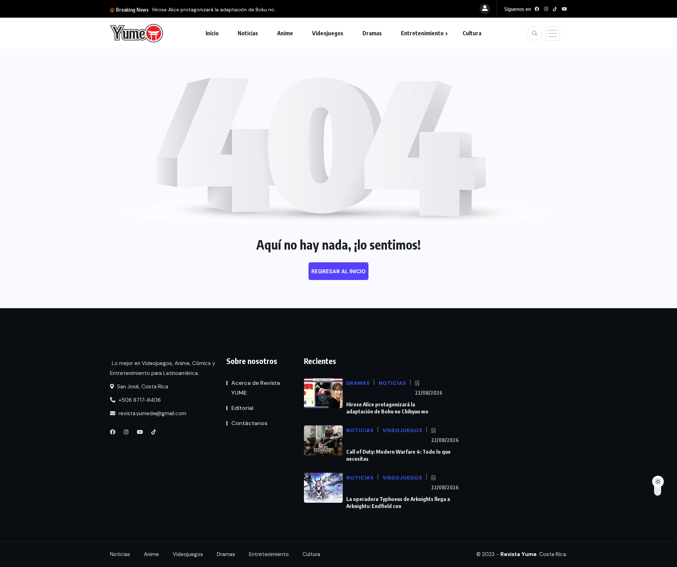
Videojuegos (327, 33)
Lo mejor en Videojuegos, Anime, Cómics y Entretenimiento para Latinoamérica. (162, 368)
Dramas (372, 33)
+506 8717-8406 (139, 400)
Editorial (242, 408)
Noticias (248, 33)
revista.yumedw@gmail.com (151, 413)
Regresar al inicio (338, 271)
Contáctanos (249, 423)
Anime (285, 33)
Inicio (212, 33)
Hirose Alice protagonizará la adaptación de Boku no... (214, 9)
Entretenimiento (422, 33)
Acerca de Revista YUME (255, 387)
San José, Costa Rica (142, 386)
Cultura (472, 33)
